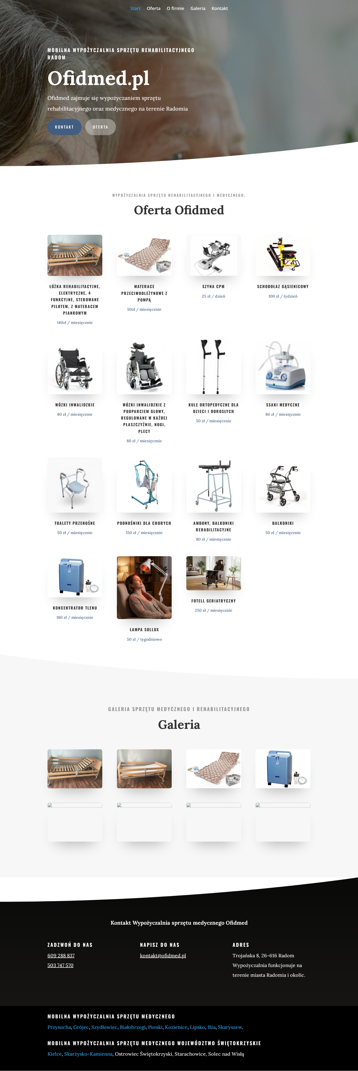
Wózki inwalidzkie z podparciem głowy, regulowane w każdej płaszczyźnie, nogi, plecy (144, 418)
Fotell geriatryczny (213, 601)
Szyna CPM (213, 286)
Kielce (54, 1054)
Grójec (81, 1027)
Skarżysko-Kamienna (88, 1054)
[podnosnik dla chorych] (144, 806)
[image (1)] (144, 787)
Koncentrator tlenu (75, 608)
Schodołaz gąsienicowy (283, 286)
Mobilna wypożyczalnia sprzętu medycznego (111, 1016)
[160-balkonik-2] (282, 806)
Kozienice (176, 1027)
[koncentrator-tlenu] (282, 787)
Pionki (155, 1027)
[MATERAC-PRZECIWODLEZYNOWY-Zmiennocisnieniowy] (213, 787)
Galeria (197, 9)
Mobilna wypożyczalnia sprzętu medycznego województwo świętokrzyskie (154, 1043)
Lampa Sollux (144, 629)
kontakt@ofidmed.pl (163, 955)
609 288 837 (61, 955)
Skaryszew (230, 1027)
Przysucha (59, 1027)
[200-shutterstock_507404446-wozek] (74, 806)
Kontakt (220, 9)
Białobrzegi (133, 1027)
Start (135, 9)
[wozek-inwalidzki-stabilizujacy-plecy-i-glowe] (213, 806)
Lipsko (197, 1027)
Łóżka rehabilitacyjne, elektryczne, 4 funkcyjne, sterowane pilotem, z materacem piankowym (74, 299)
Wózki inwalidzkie (75, 405)
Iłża (211, 1027)
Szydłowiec (104, 1027)
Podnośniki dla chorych (144, 523)
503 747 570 (60, 965)
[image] (74, 787)
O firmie (175, 9)
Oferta (153, 9)
